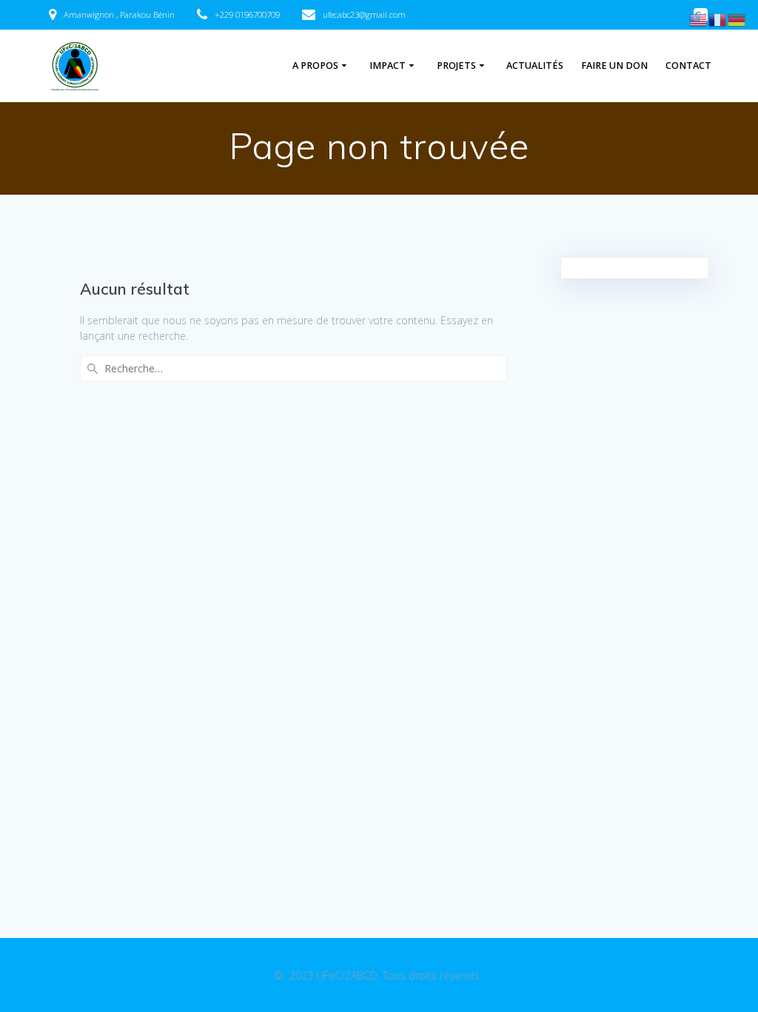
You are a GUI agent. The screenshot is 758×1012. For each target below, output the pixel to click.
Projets (456, 65)
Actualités (534, 65)
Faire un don (614, 65)
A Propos (315, 65)
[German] (737, 19)
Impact (387, 65)
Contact (688, 65)
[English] (698, 19)
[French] (718, 19)
